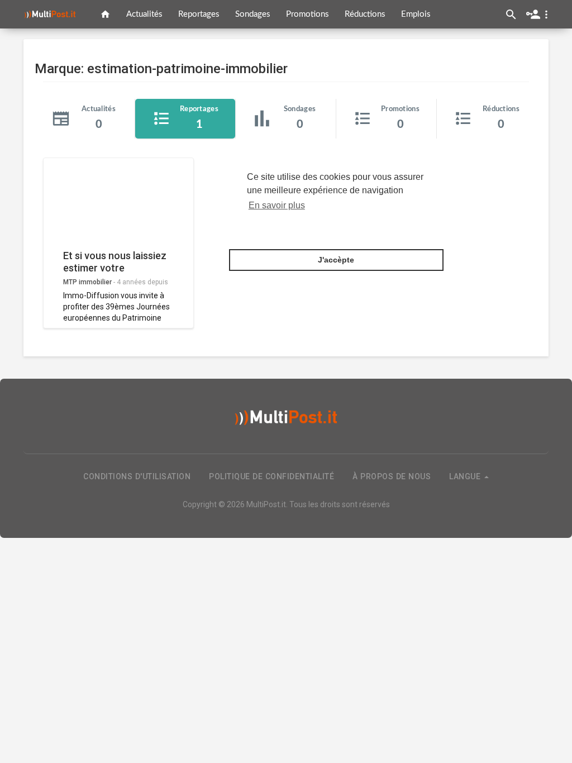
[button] (539, 14)
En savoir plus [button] (277, 205)
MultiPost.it (266, 504)
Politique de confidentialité (271, 476)
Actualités (144, 14)
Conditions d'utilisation (136, 476)
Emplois (416, 14)
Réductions (365, 14)
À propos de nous (391, 476)
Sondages (252, 14)
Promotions (307, 14)
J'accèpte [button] (336, 259)
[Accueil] (105, 14)
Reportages (199, 14)
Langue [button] (466, 476)
